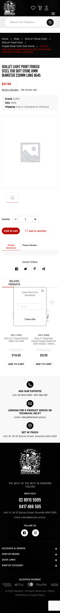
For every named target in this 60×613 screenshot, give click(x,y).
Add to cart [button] (16, 364)
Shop (16, 39)
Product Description (11, 246)
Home (5, 39)
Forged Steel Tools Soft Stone (18, 46)
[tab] (11, 246)
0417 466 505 (41, 395)
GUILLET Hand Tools (12, 42)
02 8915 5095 (25, 395)
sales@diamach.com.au (33, 417)
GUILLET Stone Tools (36, 39)
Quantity (6, 219)
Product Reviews (29, 245)
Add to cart (11, 230)
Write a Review (10, 90)
